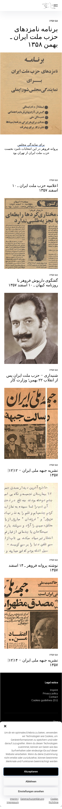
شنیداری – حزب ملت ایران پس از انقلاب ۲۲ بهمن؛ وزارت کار (32, 377)
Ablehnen (31, 781)
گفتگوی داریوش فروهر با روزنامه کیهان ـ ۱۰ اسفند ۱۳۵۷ (33, 282)
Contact (53, 696)
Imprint (54, 690)
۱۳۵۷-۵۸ (53, 20)
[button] (5, 726)
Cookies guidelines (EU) (44, 700)
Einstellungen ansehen (31, 791)
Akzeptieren (31, 771)
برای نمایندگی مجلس (31, 144)
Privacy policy (50, 693)
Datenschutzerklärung (32, 799)
